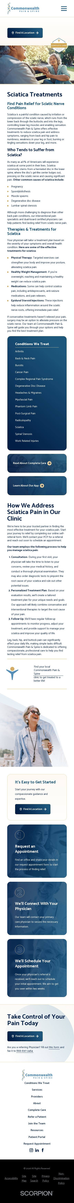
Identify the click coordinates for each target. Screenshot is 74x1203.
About (37, 1103)
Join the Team (36, 1123)
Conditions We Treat (36, 1083)
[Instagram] (31, 1150)
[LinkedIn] (37, 1150)
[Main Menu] (64, 8)
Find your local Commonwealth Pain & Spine (47, 670)
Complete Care (37, 1110)
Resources (37, 1130)
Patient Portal (37, 1137)
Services (37, 1090)
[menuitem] (37, 351)
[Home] (23, 8)
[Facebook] (43, 1150)
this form (54, 1047)
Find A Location (24, 33)
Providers (37, 1097)
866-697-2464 (25, 1051)
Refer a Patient (37, 1117)
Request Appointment (37, 1144)
